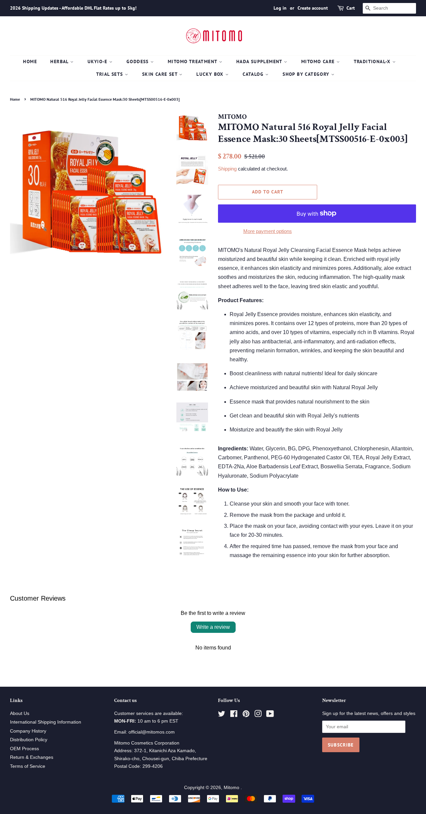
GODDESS (138, 61)
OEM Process (24, 748)
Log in (280, 8)
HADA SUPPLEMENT (260, 61)
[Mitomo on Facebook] (234, 715)
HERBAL (60, 61)
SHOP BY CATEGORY (307, 74)
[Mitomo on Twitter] (221, 715)
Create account (313, 8)
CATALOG (254, 74)
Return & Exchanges (31, 757)
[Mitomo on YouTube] (270, 715)
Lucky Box (210, 74)
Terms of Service (27, 766)
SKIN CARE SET (160, 74)
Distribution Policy (28, 739)
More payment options (267, 231)
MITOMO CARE (318, 61)
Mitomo (232, 787)
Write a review (213, 627)
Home (30, 61)
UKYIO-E (98, 61)
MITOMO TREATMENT (193, 61)
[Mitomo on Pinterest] (246, 715)
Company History (28, 731)
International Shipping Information (45, 722)
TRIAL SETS (110, 74)
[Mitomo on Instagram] (258, 715)
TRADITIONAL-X (373, 61)
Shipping (227, 169)
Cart (350, 8)
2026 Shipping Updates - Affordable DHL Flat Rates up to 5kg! (73, 8)
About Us (19, 713)
